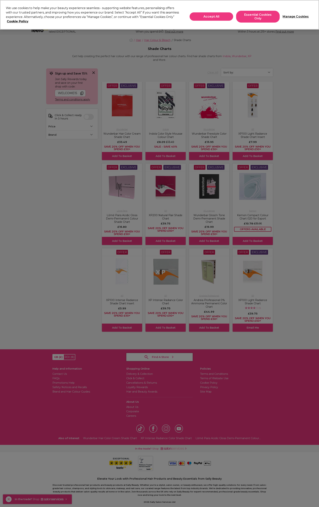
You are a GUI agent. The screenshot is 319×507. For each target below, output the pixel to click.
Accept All (211, 16)
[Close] (313, 14)
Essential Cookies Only (258, 16)
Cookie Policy (17, 21)
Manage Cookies (294, 16)
